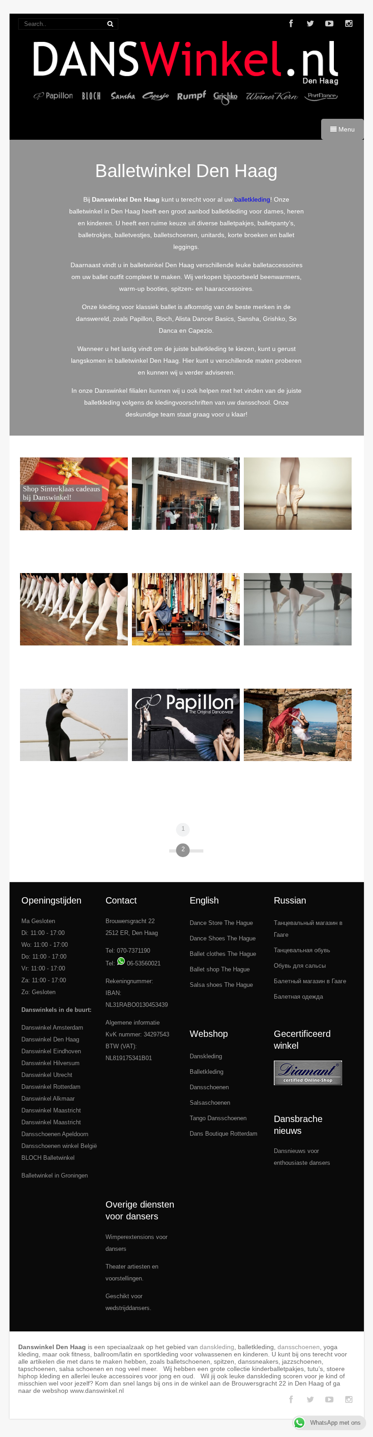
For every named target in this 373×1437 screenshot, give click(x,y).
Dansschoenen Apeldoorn (54, 1134)
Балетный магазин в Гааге (310, 981)
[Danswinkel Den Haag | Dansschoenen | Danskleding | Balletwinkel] (187, 109)
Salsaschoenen (210, 1102)
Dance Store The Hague (221, 922)
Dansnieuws (290, 1151)
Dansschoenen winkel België (59, 1145)
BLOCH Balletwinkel (48, 1157)
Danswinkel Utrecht (46, 1074)
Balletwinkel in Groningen (54, 1175)
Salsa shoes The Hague (221, 984)
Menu (346, 129)
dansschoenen (298, 1347)
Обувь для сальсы (300, 965)
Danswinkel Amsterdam (52, 1027)
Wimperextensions (130, 1237)
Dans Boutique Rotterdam (223, 1133)
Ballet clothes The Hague (223, 953)
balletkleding (252, 199)
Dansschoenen (209, 1087)
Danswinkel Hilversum (50, 1063)
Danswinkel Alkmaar (48, 1098)
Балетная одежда (298, 996)
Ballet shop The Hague (220, 969)
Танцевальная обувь (302, 950)
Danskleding (206, 1056)
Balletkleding (206, 1071)
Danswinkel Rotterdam (51, 1086)
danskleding (217, 1347)
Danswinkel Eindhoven (51, 1051)
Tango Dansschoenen (218, 1118)
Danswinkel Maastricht (51, 1110)
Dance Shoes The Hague (223, 938)
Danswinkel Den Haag (50, 1039)
